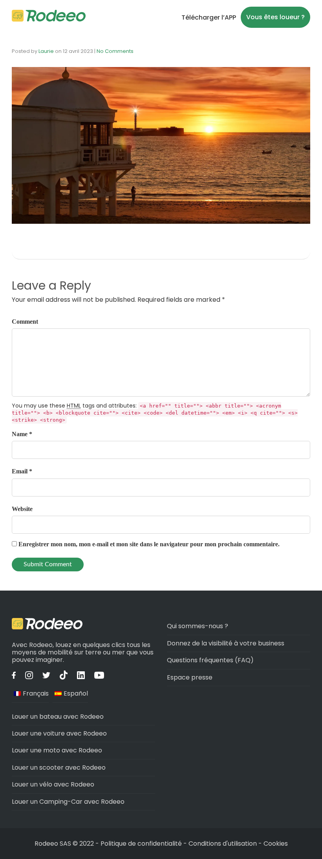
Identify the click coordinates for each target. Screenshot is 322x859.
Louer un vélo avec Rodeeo (53, 784)
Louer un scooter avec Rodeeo (59, 767)
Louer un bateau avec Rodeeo (58, 716)
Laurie (46, 51)
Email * (22, 471)
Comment (25, 321)
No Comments (115, 51)
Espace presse (189, 677)
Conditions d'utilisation (222, 843)
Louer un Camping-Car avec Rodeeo (68, 801)
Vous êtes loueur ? (275, 17)
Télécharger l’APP (208, 17)
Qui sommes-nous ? (197, 626)
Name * (22, 434)
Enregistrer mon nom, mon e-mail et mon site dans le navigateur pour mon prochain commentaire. (149, 544)
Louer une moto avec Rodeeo (57, 750)
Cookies (275, 843)
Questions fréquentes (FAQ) (210, 660)
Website (22, 509)
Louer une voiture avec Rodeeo (59, 733)
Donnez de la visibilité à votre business (225, 643)
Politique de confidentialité (142, 843)
